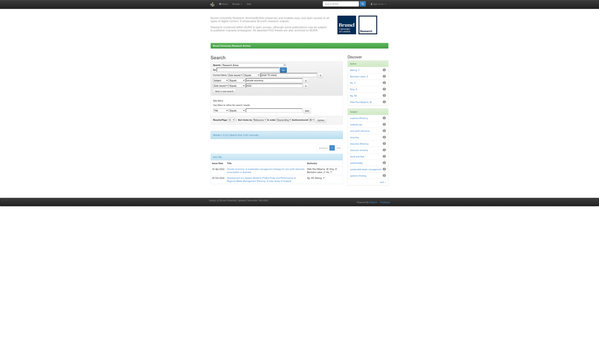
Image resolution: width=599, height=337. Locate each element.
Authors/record (300, 119)
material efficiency (359, 118)
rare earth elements (360, 130)
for (214, 69)
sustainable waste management (365, 169)
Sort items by (245, 119)
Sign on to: (379, 3)
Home (224, 3)
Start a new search (224, 91)
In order (271, 119)
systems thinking (358, 175)
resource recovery (359, 150)
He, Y (353, 82)
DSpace (373, 202)
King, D (353, 89)
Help (249, 3)
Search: (217, 65)
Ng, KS (353, 95)
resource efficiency (359, 143)
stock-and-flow (357, 156)
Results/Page (220, 119)
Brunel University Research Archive (232, 45)
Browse (236, 3)
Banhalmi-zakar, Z (359, 76)
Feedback (385, 202)
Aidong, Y (355, 70)
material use (356, 124)
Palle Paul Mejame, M (361, 102)
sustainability (356, 162)
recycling (354, 137)
